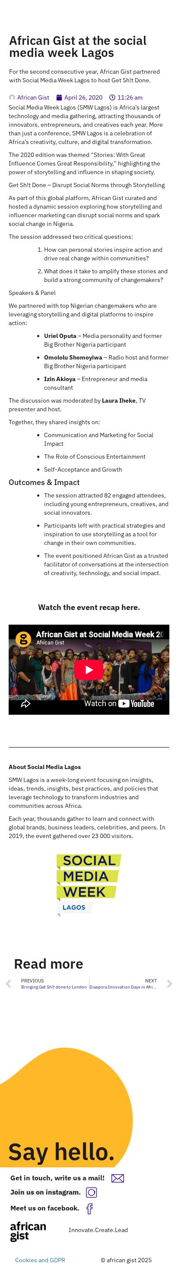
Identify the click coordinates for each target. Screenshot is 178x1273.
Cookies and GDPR (40, 1260)
